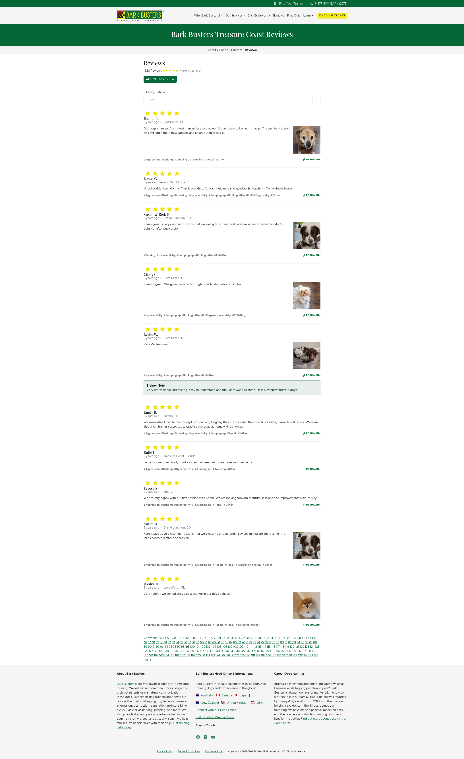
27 (243, 638)
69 (239, 642)
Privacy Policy (165, 751)
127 (151, 651)
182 (258, 655)
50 (161, 642)
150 (268, 651)
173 (213, 655)
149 (263, 651)
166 (177, 655)
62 (210, 642)
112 (255, 646)
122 (302, 646)
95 (170, 646)
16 (201, 638)
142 (227, 651)
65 (222, 642)
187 (284, 655)
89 (145, 646)
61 (205, 642)
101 (198, 646)
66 (226, 642)
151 (273, 651)
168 (187, 655)
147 (253, 651)
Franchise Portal (214, 751)
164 (166, 655)
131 (171, 651)
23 (227, 638)
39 (291, 638)
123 (307, 646)
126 (146, 651)
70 (243, 642)
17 (204, 638)
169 (193, 655)
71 (247, 642)
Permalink (313, 159)
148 (258, 651)
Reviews (278, 15)
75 (262, 642)
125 (317, 646)
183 (263, 655)
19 (211, 638)
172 (208, 655)
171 (203, 655)
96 (174, 646)
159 (314, 651)
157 (304, 651)
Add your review (160, 79)
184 (268, 655)
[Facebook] (198, 737)
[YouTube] (213, 737)
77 (269, 642)
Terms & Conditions (189, 751)
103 (208, 646)
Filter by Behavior (156, 92)
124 (312, 646)
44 (311, 638)
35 (275, 638)
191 (306, 655)
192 (310, 655)
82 (290, 642)
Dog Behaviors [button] (258, 15)
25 (235, 638)
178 (237, 655)
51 (165, 642)
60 (202, 642)
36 (279, 638)
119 (287, 646)
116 (273, 646)
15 (197, 638)
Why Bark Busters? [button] (207, 15)
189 (295, 655)
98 (183, 646)
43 (307, 638)
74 (258, 642)
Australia (207, 695)
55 (181, 642)
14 (194, 638)
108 (235, 646)
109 (241, 646)
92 (158, 646)
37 (283, 638)
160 (146, 655)
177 (233, 655)
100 (192, 646)
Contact (236, 50)
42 (303, 638)
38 (287, 638)
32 (263, 638)
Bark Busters (125, 683)
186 (279, 655)
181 (253, 655)
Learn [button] (307, 15)
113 (260, 646)
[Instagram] (205, 737)
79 (277, 642)
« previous (151, 638)
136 (196, 651)
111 (250, 646)
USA (260, 702)
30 (256, 638)
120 (292, 646)
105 (219, 646)
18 (208, 638)
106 (224, 646)
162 (156, 655)
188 (289, 655)
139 (212, 651)
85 (302, 642)
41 (299, 638)
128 (156, 651)
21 (219, 638)
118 (282, 646)
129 (161, 651)
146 (247, 651)
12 (187, 638)
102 (202, 646)
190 (300, 655)
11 (184, 638)
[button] (316, 99)
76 (266, 642)
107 (230, 646)
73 (254, 642)
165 (172, 655)
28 (247, 638)
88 (315, 642)
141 (222, 651)
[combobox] (151, 99)
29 (251, 638)
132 (176, 651)
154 (288, 651)
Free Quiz (293, 15)
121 (297, 646)
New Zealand (210, 702)
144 (237, 651)
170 (198, 655)
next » (148, 659)
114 (264, 646)
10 (180, 638)
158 (308, 651)
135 (191, 651)
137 (202, 651)
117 (278, 646)
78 (273, 642)
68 (235, 642)
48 (153, 642)
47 (149, 642)
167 (182, 655)
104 (213, 646)
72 (250, 642)
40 (296, 638)
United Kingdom (238, 702)
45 (315, 638)
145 (242, 651)
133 (181, 651)
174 (218, 655)
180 (247, 655)
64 (218, 642)
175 (223, 655)
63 (214, 642)
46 (145, 642)
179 (242, 655)
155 (293, 651)
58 (193, 642)
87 (310, 642)
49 (157, 642)
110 (246, 646)
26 (239, 638)
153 (283, 651)
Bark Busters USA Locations (215, 717)
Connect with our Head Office (216, 710)
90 (150, 646)
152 (278, 651)
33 (267, 638)
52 (169, 642)
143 (232, 651)
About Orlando (218, 50)
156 (298, 651)
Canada (226, 695)
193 (316, 655)
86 (306, 642)
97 (178, 646)
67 (230, 642)
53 (173, 642)
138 (207, 651)
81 (286, 642)
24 (231, 638)
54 (177, 642)
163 (161, 655)
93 (162, 646)
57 (189, 642)
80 (282, 642)
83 (294, 642)
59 (197, 642)
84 (298, 642)
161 (151, 655)
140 (217, 651)
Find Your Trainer (332, 15)
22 (223, 638)
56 (185, 642)
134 (186, 651)
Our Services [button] (234, 15)
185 (274, 655)
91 (153, 646)
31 (259, 638)
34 (271, 638)
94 (166, 646)
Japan (244, 695)
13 (190, 638)
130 (166, 651)
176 (227, 655)
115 (269, 646)
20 (216, 638)
